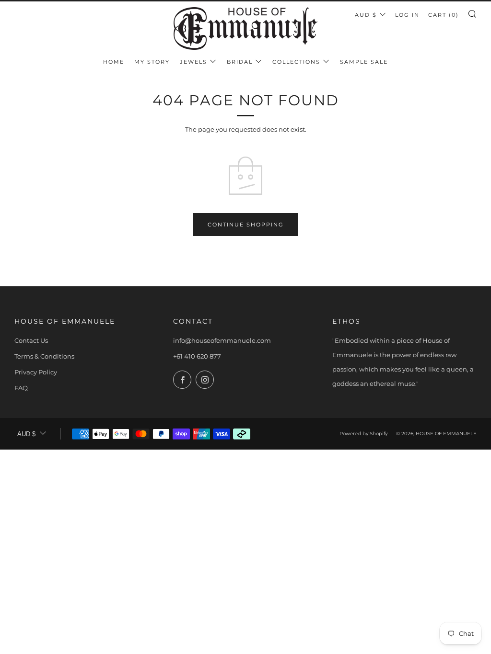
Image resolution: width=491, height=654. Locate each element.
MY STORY (152, 61)
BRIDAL (240, 61)
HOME (113, 61)
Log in (407, 14)
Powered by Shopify (363, 433)
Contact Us (31, 340)
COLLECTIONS (296, 61)
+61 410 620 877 (197, 356)
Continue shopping (246, 224)
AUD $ (366, 14)
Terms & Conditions (44, 356)
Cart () (443, 14)
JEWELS (193, 61)
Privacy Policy (35, 372)
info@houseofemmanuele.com (222, 340)
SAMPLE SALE (364, 61)
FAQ (21, 388)
